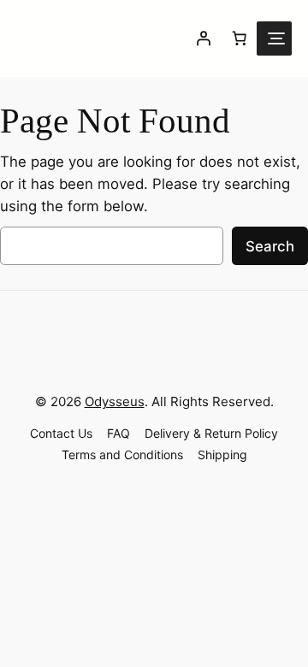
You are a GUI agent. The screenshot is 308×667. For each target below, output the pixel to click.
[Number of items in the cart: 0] (239, 38)
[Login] (203, 38)
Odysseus (115, 401)
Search (270, 246)
